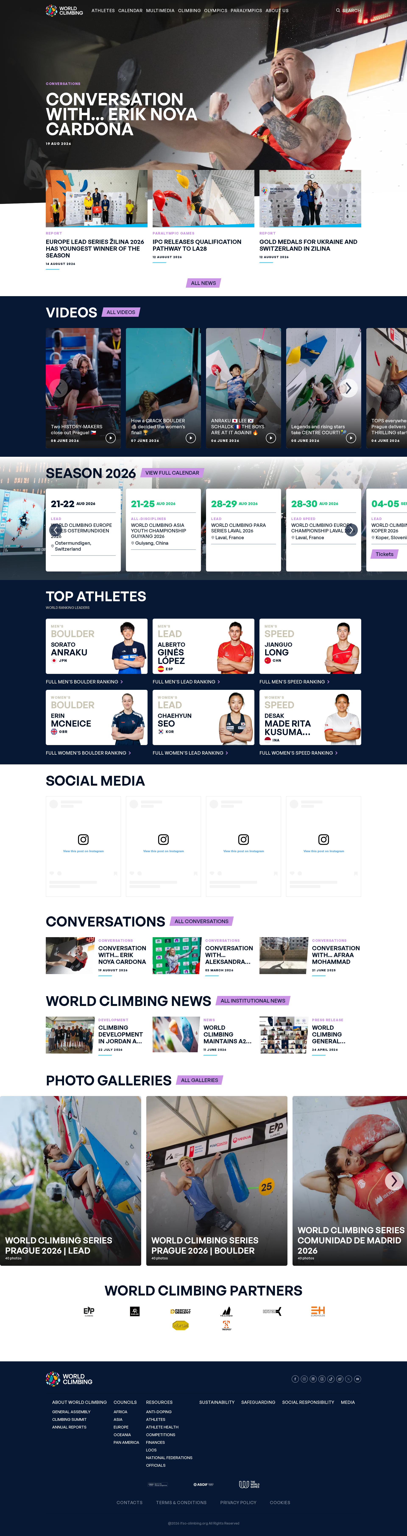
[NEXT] (348, 388)
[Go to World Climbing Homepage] (67, 11)
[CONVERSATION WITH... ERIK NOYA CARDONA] (203, 102)
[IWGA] (249, 1484)
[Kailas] (135, 1311)
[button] (160, 10)
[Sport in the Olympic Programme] (158, 1484)
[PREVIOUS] (58, 388)
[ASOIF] (203, 1484)
